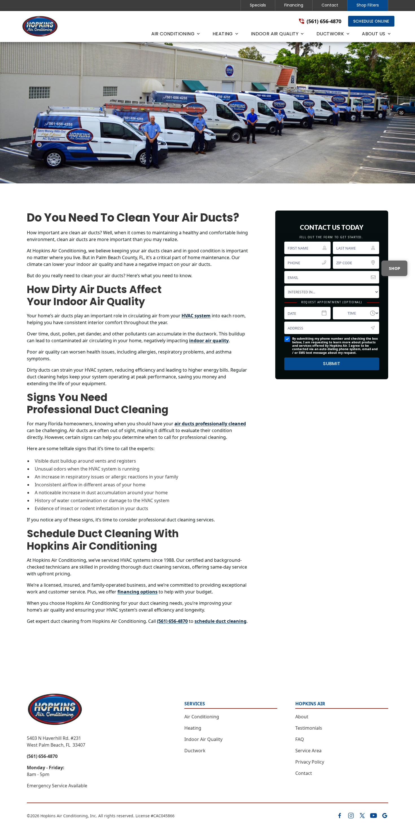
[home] (40, 26)
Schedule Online (371, 21)
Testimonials (308, 728)
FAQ (299, 739)
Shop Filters (368, 5)
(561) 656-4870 (172, 621)
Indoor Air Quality (203, 739)
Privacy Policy (309, 762)
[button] (175, 35)
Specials (258, 5)
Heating (192, 728)
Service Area (308, 750)
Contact (330, 5)
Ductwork (195, 750)
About (301, 717)
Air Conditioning (201, 717)
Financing (293, 5)
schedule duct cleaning (220, 621)
